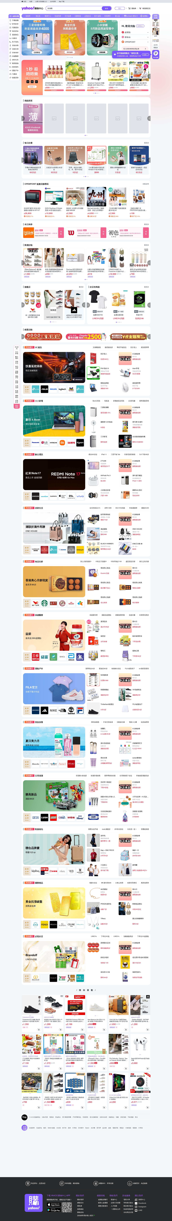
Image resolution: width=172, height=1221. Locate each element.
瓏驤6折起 (93, 883)
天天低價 (68, 16)
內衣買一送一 (132, 829)
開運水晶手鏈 (93, 829)
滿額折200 (145, 508)
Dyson (87, 1128)
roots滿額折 (106, 829)
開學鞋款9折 (90, 668)
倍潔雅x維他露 (81, 775)
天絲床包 (39, 1128)
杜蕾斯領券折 (144, 615)
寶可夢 (99, 1128)
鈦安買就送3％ (95, 508)
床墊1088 (108, 508)
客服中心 (114, 1199)
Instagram (142, 1206)
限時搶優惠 (95, 722)
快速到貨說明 (128, 1209)
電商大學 (127, 1199)
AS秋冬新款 (118, 829)
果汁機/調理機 (66, 1117)
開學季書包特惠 (110, 775)
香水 (136, 1117)
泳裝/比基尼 (103, 1117)
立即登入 (140, 26)
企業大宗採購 (115, 1202)
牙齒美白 (58, 1117)
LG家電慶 (131, 401)
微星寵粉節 (109, 347)
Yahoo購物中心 (32, 8)
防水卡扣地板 (120, 508)
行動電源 (128, 1128)
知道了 (145, 55)
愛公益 (117, 16)
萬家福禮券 (145, 883)
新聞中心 (141, 1199)
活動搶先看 (121, 722)
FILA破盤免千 (130, 668)
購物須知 (80, 1212)
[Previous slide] (23, 1005)
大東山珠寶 (119, 883)
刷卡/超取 (97, 16)
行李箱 (74, 1128)
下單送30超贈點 (143, 936)
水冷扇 (58, 1128)
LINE (140, 1210)
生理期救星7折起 (126, 775)
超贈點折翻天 (103, 1199)
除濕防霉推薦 (95, 775)
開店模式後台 (128, 1206)
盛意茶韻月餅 (130, 561)
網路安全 (80, 1202)
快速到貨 (58, 16)
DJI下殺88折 (144, 454)
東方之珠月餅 (144, 561)
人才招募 (114, 1206)
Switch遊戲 (51, 1128)
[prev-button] (23, 336)
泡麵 (117, 1117)
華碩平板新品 (121, 347)
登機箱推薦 (145, 829)
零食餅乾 (85, 1117)
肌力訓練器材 (94, 1117)
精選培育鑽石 (132, 883)
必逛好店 (88, 16)
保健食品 (111, 1117)
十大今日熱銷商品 (34, 1117)
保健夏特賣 (94, 615)
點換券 (28, 16)
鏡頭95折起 (93, 454)
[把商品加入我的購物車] (39, 1029)
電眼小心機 (133, 722)
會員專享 (107, 16)
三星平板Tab (115, 454)
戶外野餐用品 (77, 1117)
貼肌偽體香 (145, 722)
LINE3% (94, 936)
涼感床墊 (32, 1128)
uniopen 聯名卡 (132, 16)
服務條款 (80, 1209)
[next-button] (148, 336)
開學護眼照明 (144, 401)
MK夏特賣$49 (106, 883)
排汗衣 (64, 1128)
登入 (119, 8)
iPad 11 (104, 454)
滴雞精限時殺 (120, 615)
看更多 (156, 47)
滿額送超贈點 (106, 615)
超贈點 (145, 16)
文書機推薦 (97, 347)
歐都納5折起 (116, 668)
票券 (69, 1128)
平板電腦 (130, 1117)
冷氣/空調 (45, 1117)
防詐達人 (133, 347)
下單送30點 (105, 936)
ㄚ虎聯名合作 (115, 1209)
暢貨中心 (48, 16)
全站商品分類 (128, 1212)
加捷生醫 (132, 615)
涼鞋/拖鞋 (123, 1117)
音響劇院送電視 (118, 401)
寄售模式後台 (128, 1202)
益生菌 (104, 1128)
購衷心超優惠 (103, 1202)
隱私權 (79, 1206)
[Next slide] (40, 1005)
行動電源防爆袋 (129, 454)
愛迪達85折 (103, 668)
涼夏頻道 (78, 16)
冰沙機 (93, 1128)
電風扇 (106, 401)
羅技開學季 (145, 347)
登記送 (38, 16)
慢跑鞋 (135, 1128)
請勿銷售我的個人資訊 (85, 1215)
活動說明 (146, 184)
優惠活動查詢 (103, 1206)
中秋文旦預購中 (101, 561)
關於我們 (80, 1199)
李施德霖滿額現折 (142, 775)
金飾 (109, 1128)
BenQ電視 (96, 401)
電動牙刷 (115, 1128)
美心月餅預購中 (85, 561)
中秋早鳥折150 (116, 561)
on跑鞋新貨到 (144, 668)
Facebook (142, 1203)
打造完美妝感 (108, 722)
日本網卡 (81, 1128)
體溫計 (122, 1128)
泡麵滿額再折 (128, 936)
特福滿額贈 (133, 508)
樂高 (44, 1128)
